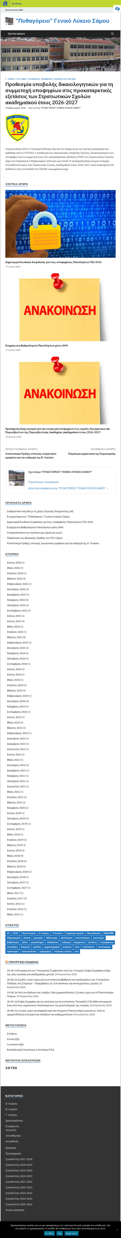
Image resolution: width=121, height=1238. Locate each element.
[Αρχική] (5, 3)
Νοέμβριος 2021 (16, 775)
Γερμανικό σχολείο (75, 933)
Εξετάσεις (11, 1147)
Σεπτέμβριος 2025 (17, 610)
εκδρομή (66, 942)
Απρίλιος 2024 (15, 685)
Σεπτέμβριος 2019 (17, 823)
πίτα (77, 947)
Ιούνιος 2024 (14, 674)
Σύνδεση (16, 3)
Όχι (59, 1233)
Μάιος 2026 (13, 567)
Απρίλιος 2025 (15, 631)
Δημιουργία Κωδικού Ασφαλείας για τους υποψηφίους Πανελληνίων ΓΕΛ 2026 (53, 262)
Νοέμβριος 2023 (16, 706)
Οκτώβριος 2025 (16, 605)
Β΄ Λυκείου (11, 1109)
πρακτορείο (12, 951)
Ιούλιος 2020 (14, 813)
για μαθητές (34, 79)
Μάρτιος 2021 (14, 802)
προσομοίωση (29, 951)
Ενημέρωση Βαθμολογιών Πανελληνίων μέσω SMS (36, 345)
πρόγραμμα (45, 951)
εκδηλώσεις (53, 942)
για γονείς (21, 79)
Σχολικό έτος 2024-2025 (19, 1198)
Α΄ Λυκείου (44, 933)
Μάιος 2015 (13, 914)
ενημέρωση (79, 942)
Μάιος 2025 (13, 626)
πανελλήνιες (89, 947)
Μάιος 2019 (13, 834)
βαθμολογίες (13, 942)
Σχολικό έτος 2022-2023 (19, 1187)
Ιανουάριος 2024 (16, 701)
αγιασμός (38, 937)
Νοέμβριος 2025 (16, 599)
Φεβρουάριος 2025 (17, 642)
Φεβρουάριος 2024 (17, 695)
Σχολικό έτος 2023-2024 (19, 1192)
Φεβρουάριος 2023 (17, 733)
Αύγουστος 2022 (16, 749)
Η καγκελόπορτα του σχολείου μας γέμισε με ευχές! (35, 532)
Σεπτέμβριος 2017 (17, 887)
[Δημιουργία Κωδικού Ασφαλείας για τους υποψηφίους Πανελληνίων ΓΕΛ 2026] (60, 224)
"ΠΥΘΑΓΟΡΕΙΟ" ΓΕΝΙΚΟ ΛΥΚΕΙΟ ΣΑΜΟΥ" (61, 108)
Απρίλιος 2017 (15, 898)
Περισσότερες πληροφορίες (43, 481)
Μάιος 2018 (13, 855)
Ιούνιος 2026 (14, 562)
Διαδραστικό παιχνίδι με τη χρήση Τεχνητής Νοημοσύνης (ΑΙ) (40, 511)
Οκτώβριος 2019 (16, 818)
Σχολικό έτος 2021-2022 (19, 1181)
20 (8, 933)
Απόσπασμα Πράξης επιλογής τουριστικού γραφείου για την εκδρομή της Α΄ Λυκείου (53, 543)
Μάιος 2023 (13, 722)
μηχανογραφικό (52, 947)
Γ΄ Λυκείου (10, 79)
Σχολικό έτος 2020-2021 (19, 1176)
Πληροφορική (13, 937)
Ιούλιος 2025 (14, 615)
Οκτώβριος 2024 (16, 658)
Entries (13, 1038)
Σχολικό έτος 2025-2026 (65, 79)
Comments (15, 1044)
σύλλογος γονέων (63, 951)
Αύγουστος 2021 (16, 786)
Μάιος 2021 (13, 791)
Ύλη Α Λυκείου (28, 933)
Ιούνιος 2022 (14, 754)
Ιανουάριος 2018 (16, 877)
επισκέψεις (12, 947)
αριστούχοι (98, 937)
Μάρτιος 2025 (14, 637)
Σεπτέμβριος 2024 (17, 663)
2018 (15, 933)
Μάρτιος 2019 (14, 845)
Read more (71, 1233)
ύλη (76, 951)
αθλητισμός (52, 937)
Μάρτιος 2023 (14, 727)
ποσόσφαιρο (104, 947)
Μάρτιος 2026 (14, 578)
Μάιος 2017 (13, 892)
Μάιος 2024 (13, 679)
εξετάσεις (92, 942)
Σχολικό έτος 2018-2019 (19, 1164)
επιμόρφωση (107, 942)
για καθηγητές (13, 1135)
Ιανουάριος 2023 (16, 738)
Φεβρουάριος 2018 (17, 871)
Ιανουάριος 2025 (16, 647)
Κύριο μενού (17, 33)
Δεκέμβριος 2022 (16, 743)
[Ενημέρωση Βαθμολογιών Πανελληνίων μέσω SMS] (60, 308)
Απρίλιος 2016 (15, 908)
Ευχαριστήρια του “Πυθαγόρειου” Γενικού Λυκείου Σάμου (38, 516)
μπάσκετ (67, 947)
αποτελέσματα (83, 937)
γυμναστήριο (37, 942)
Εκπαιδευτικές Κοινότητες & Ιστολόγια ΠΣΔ (30, 1049)
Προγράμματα (13, 1153)
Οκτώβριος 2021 (16, 781)
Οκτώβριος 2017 (16, 882)
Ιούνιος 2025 (14, 621)
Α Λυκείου (57, 933)
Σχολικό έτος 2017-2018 (19, 1159)
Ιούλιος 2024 (14, 669)
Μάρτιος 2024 (14, 690)
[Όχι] (117, 1229)
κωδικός (37, 947)
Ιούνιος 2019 (14, 829)
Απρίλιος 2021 (15, 797)
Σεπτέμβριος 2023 (17, 711)
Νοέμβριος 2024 (16, 653)
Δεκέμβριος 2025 (16, 594)
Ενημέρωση (46, 79)
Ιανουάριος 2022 (16, 765)
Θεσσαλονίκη (93, 933)
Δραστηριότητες (14, 1120)
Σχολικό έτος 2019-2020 (19, 1170)
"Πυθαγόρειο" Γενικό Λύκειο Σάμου (62, 20)
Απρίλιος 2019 (15, 839)
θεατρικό (25, 947)
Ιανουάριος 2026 (16, 589)
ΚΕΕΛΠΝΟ (109, 933)
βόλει (25, 942)
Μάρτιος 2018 (14, 866)
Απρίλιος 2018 (15, 861)
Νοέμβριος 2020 (16, 807)
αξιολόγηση (66, 937)
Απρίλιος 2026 (15, 573)
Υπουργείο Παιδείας (23, 962)
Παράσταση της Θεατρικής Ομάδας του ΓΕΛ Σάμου (35, 537)
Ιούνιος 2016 (14, 903)
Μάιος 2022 (13, 759)
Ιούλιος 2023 (14, 717)
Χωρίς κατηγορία (15, 1209)
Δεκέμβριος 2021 (16, 770)
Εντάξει (49, 1233)
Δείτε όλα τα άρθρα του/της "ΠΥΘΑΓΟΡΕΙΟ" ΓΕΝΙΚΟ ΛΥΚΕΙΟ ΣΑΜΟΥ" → (68, 488)
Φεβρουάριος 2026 (17, 583)
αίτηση (26, 937)
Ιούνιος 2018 (14, 850)
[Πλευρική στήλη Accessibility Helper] (117, 9)
